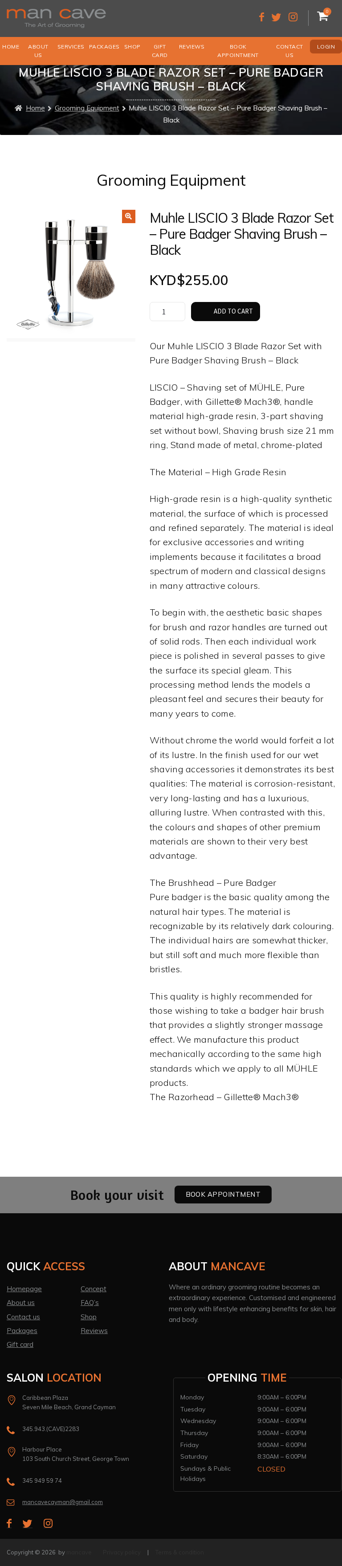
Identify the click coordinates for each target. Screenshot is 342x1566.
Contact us (289, 50)
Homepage (24, 1289)
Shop (132, 46)
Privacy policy (122, 1552)
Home (10, 46)
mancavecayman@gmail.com (62, 1501)
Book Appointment (238, 50)
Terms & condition (179, 1552)
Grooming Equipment (87, 108)
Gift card (20, 1344)
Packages (104, 46)
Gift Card (160, 50)
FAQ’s (90, 1302)
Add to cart (233, 311)
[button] (128, 216)
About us (38, 50)
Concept (93, 1289)
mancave (79, 1552)
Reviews (192, 46)
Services (71, 46)
